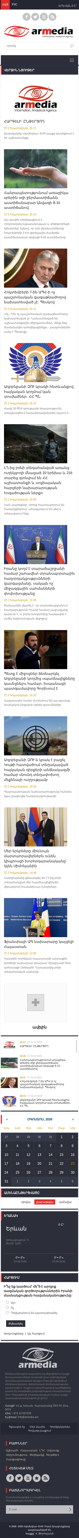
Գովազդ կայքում (39, 1430)
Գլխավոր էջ (17, 1426)
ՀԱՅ (5, 4)
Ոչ (12, 1307)
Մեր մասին (37, 1426)
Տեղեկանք (36, 1454)
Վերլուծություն (16, 1454)
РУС (14, 4)
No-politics (52, 1454)
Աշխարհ (12, 1450)
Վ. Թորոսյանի (44, 1533)
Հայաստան (28, 1450)
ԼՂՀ (42, 1450)
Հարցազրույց (15, 1459)
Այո (13, 1302)
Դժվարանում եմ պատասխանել (34, 1312)
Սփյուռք (53, 1450)
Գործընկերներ (60, 1426)
